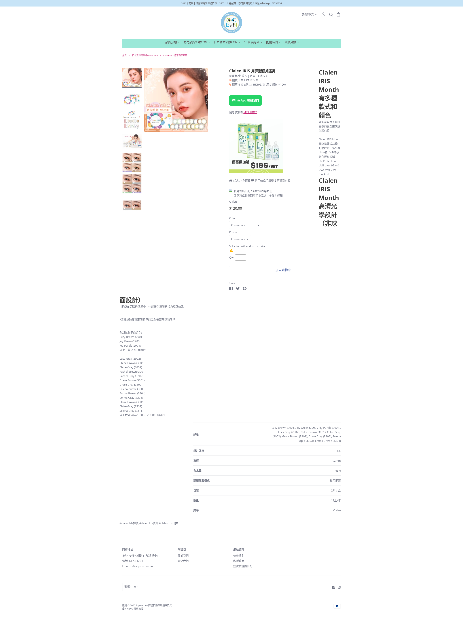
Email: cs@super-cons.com (138, 566)
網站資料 (238, 549)
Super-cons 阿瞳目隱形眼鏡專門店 (154, 605)
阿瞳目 (182, 549)
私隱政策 (238, 561)
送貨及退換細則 (242, 566)
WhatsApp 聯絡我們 (245, 100)
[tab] (230, 518)
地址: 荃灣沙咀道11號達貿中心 (141, 555)
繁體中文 (308, 14)
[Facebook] (332, 587)
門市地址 (127, 549)
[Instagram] (338, 587)
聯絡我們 (183, 561)
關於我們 (183, 555)
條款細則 (238, 555)
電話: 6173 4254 (132, 561)
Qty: (232, 257)
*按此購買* (250, 112)
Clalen (233, 201)
